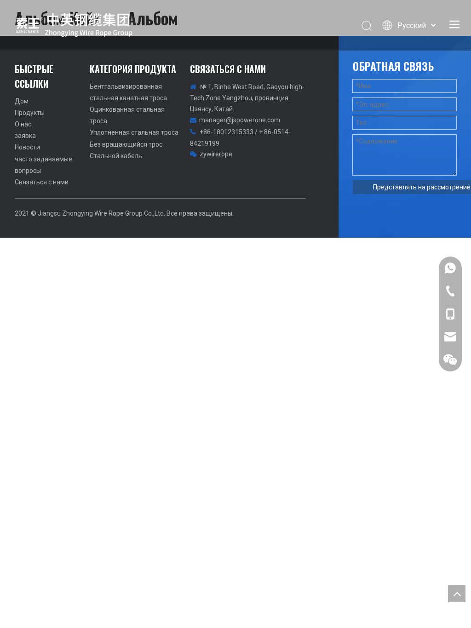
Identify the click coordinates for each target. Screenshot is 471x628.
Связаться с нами (42, 182)
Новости (27, 147)
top (456, 593)
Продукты (30, 112)
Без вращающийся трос (126, 144)
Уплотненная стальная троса (134, 132)
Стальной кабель (116, 156)
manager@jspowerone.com (239, 120)
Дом (22, 101)
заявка (25, 135)
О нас (23, 124)
